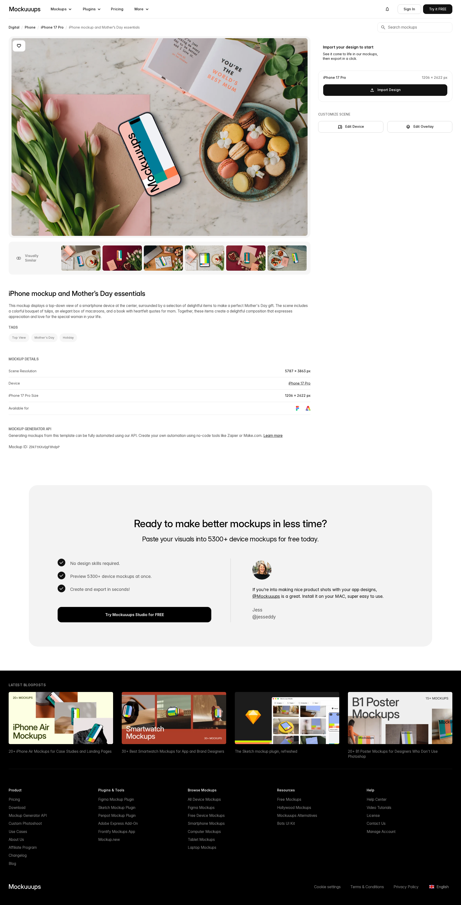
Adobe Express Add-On (118, 823)
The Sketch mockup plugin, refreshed (266, 751)
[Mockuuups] (25, 9)
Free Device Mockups (206, 815)
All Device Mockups (204, 799)
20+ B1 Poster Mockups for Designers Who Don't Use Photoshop (393, 754)
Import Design (389, 90)
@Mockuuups (266, 596)
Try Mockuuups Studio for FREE (134, 614)
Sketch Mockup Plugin (116, 807)
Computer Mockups (204, 831)
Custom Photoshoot (25, 823)
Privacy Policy (406, 887)
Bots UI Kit (286, 823)
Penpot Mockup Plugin (117, 815)
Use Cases (18, 831)
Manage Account (381, 831)
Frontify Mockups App (116, 831)
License (373, 815)
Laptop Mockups (202, 847)
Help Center (377, 799)
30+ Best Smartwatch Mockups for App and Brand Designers (173, 751)
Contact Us (376, 823)
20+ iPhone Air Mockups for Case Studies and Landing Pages (60, 751)
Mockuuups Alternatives (297, 815)
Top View (19, 337)
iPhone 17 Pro (299, 383)
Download (17, 807)
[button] (61, 9)
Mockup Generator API (28, 815)
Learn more (273, 435)
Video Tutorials (379, 807)
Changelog (18, 855)
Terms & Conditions (367, 887)
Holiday (68, 337)
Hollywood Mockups (294, 807)
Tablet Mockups (201, 839)
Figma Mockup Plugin (116, 799)
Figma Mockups (201, 807)
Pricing (117, 9)
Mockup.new (109, 839)
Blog (12, 863)
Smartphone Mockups (206, 823)
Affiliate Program (23, 847)
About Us (16, 839)
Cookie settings (327, 887)
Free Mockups (289, 799)
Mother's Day (44, 337)
